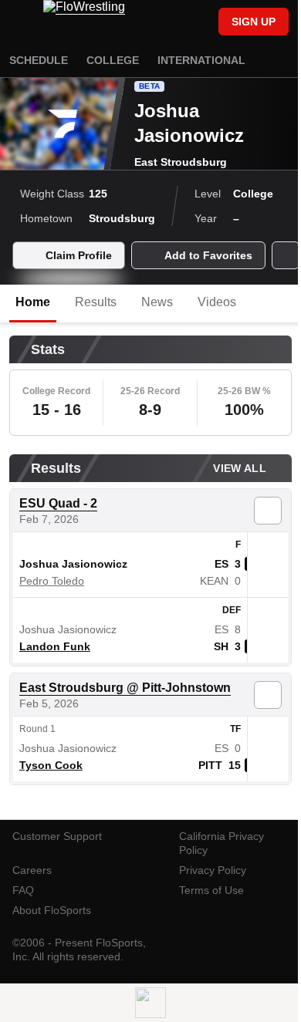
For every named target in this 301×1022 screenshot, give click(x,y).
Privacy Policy (212, 870)
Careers (32, 870)
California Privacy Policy (221, 843)
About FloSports (51, 910)
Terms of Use (211, 890)
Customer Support (57, 836)
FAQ (23, 890)
